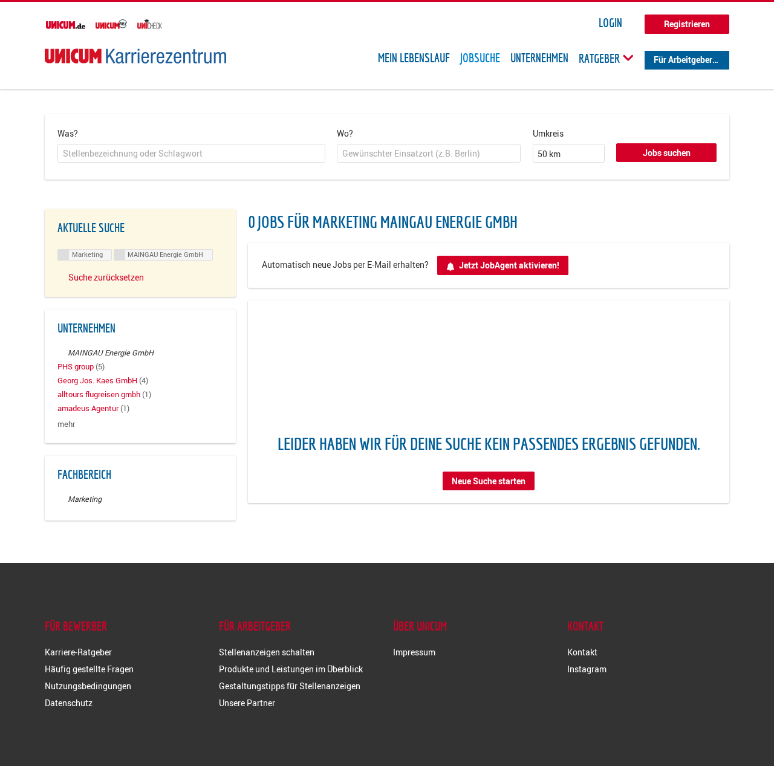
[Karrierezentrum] (135, 55)
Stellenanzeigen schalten (266, 652)
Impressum (414, 652)
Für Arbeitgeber (683, 59)
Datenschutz (69, 703)
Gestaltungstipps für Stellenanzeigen (289, 686)
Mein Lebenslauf (414, 58)
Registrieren (687, 24)
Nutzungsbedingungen (88, 686)
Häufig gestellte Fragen (89, 669)
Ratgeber (600, 58)
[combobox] (191, 153)
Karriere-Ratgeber (78, 652)
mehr (66, 424)
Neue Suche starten (488, 481)
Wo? (345, 133)
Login (610, 23)
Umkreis (548, 133)
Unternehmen (539, 58)
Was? (67, 133)
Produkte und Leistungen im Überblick (291, 669)
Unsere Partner (247, 703)
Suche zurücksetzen (106, 277)
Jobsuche (480, 58)
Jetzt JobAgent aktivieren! (509, 265)
